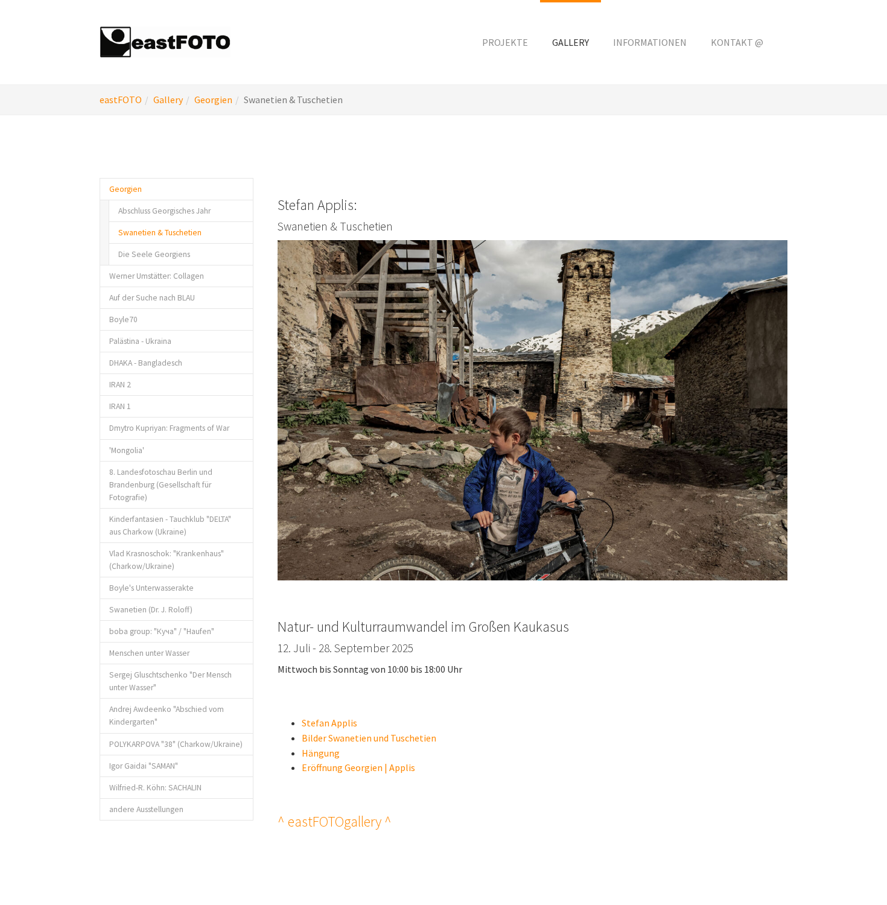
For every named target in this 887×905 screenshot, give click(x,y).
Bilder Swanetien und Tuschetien (369, 738)
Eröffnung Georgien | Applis (358, 767)
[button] (505, 42)
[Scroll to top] (848, 866)
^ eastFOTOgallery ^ (335, 821)
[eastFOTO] (165, 42)
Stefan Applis (329, 723)
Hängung (321, 753)
